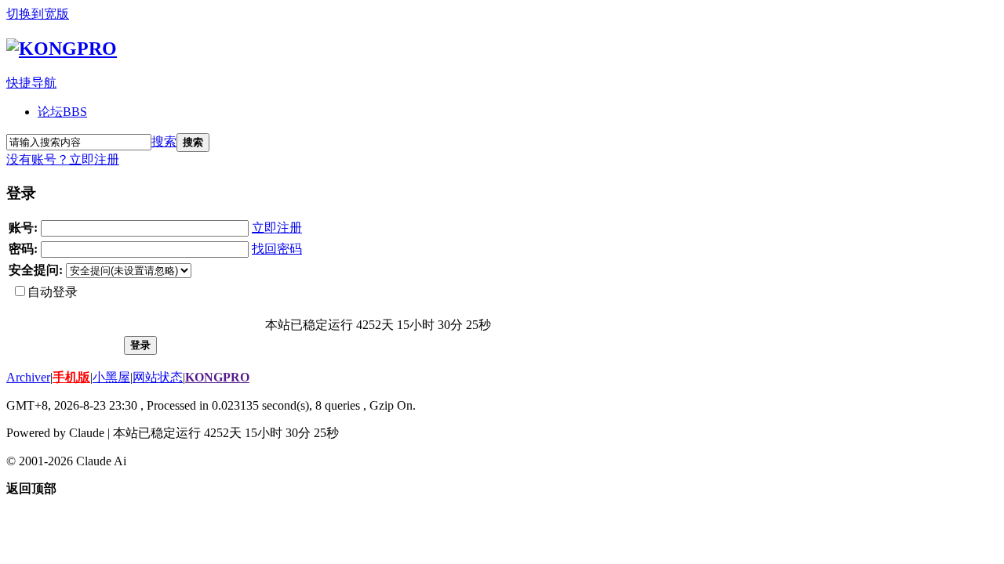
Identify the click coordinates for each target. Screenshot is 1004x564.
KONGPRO (217, 377)
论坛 (62, 111)
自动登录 (52, 291)
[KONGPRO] (61, 48)
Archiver (28, 377)
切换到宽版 (37, 13)
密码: (23, 248)
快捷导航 (31, 82)
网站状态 (158, 377)
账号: (23, 227)
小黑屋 (111, 377)
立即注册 (94, 159)
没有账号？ (37, 159)
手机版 (71, 377)
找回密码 (277, 248)
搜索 (163, 141)
